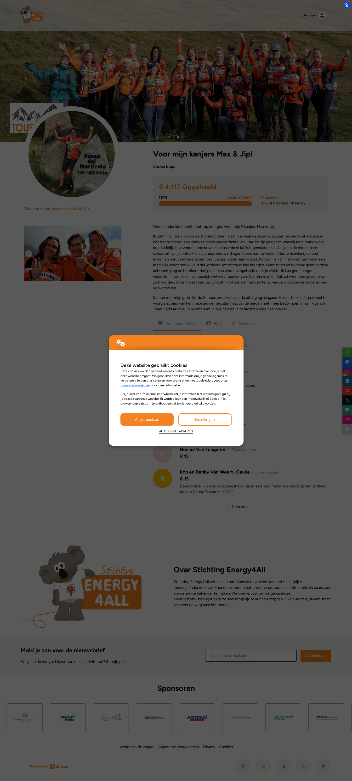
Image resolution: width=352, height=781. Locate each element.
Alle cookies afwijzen (176, 431)
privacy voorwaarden (135, 385)
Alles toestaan (147, 419)
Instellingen (205, 419)
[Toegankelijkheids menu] (347, 5)
